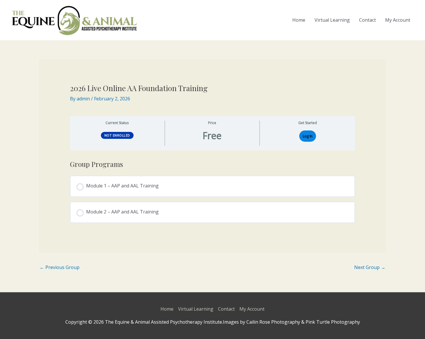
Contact (367, 20)
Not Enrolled (117, 135)
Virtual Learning (332, 20)
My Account (397, 20)
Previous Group (60, 267)
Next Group (369, 267)
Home (298, 20)
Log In (308, 136)
